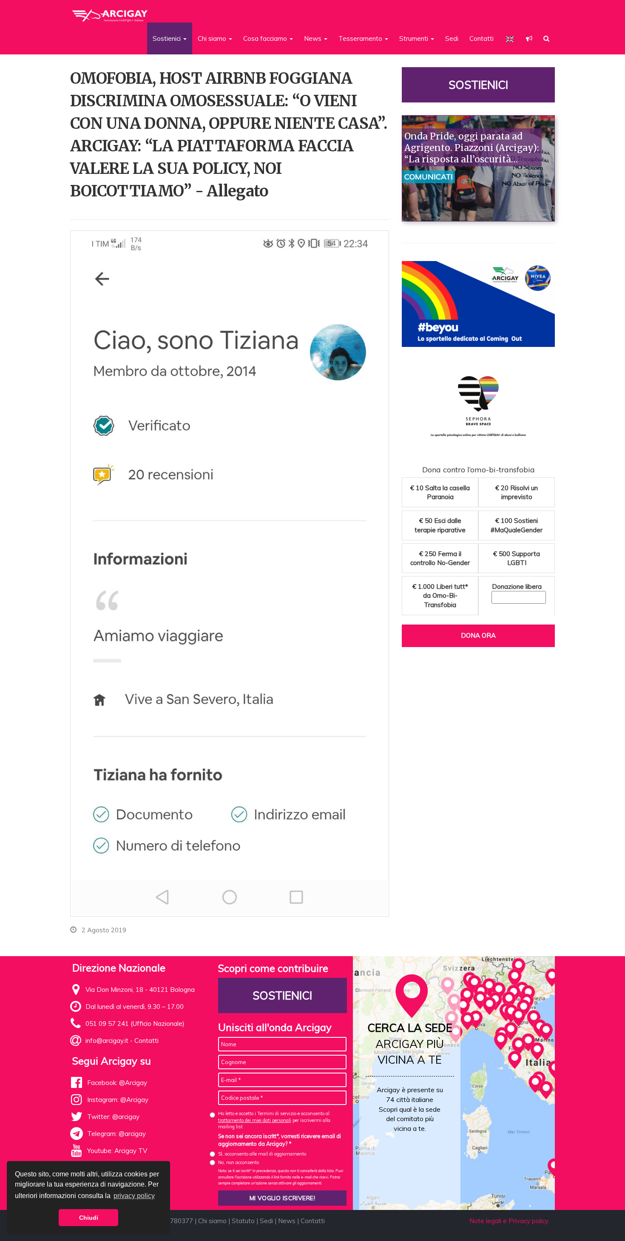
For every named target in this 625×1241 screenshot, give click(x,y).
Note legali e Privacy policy (508, 1221)
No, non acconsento (238, 1162)
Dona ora (478, 635)
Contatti (481, 38)
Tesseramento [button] (361, 38)
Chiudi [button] (88, 1217)
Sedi (451, 38)
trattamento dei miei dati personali (254, 1120)
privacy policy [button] (134, 1195)
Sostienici (478, 85)
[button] (529, 38)
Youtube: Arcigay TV (117, 1151)
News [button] (313, 38)
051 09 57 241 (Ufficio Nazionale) (135, 1023)
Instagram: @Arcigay (117, 1100)
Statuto (243, 1221)
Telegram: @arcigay (116, 1134)
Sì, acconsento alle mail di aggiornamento (262, 1154)
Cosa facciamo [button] (266, 38)
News (286, 1221)
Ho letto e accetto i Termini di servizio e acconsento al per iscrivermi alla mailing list (274, 1120)
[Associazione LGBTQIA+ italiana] (110, 12)
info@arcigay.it (106, 1041)
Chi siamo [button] (213, 38)
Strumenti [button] (414, 38)
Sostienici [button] (167, 38)
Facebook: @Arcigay (117, 1083)
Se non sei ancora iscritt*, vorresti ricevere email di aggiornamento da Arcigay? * (279, 1140)
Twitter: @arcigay (113, 1117)
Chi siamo (212, 1221)
